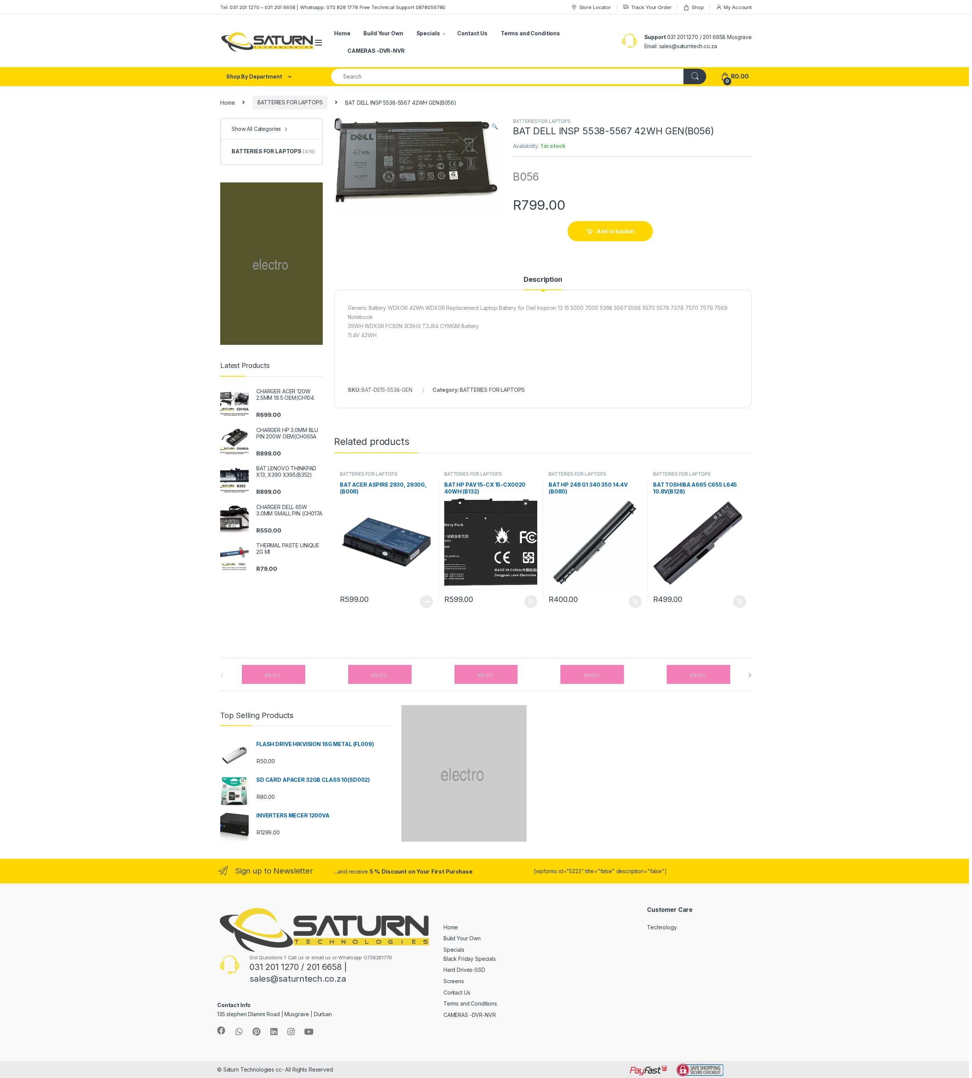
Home (342, 33)
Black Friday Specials (469, 958)
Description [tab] (543, 279)
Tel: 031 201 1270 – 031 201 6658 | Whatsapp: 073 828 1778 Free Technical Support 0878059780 (332, 7)
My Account (738, 7)
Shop (698, 7)
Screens (453, 981)
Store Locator (595, 7)
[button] (494, 126)
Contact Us (472, 33)
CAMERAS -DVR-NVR (376, 50)
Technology (662, 927)
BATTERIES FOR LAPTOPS (289, 102)
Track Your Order (651, 7)
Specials (428, 33)
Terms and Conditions (530, 33)
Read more (426, 601)
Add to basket (615, 231)
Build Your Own (383, 33)
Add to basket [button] (529, 601)
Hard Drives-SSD (464, 969)
